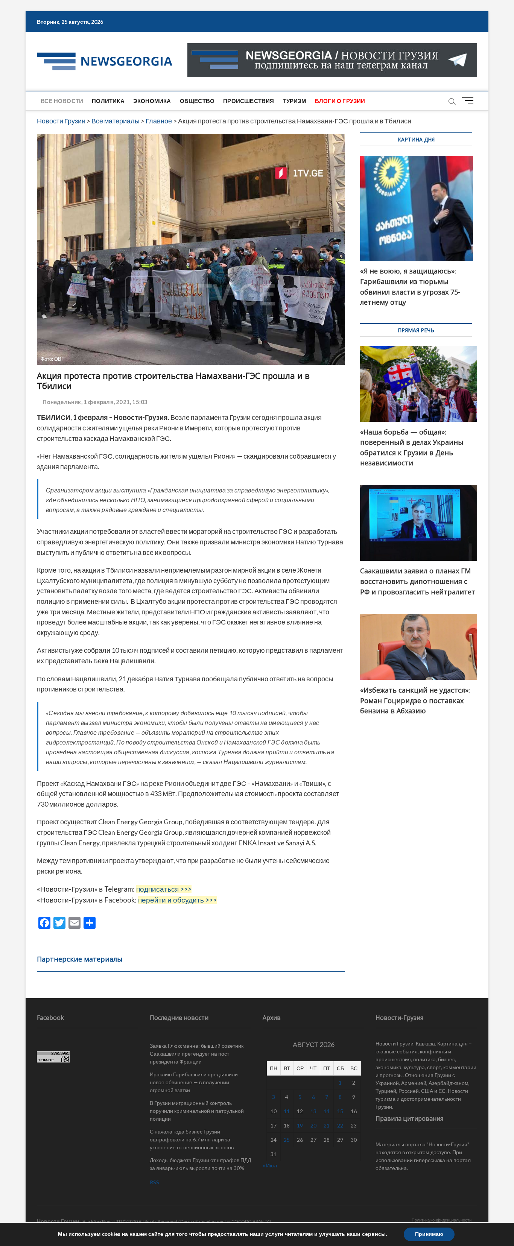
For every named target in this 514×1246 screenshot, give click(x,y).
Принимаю (429, 1234)
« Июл (270, 1165)
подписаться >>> (164, 889)
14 (327, 1111)
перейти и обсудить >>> (177, 900)
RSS (154, 1182)
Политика (108, 100)
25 (287, 1140)
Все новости (62, 100)
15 (340, 1111)
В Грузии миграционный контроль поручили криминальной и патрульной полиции (197, 1111)
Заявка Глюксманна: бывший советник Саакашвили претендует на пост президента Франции (196, 1053)
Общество (197, 100)
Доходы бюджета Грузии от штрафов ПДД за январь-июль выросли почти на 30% (200, 1164)
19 (300, 1125)
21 (327, 1125)
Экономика (152, 100)
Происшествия (248, 100)
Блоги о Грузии (340, 100)
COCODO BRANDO (251, 1221)
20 (313, 1125)
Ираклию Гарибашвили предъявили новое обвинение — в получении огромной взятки (194, 1082)
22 (340, 1125)
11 (287, 1111)
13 (313, 1111)
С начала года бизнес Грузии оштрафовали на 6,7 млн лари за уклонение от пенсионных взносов (192, 1139)
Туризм (294, 100)
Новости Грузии (58, 1221)
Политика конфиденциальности (441, 1219)
